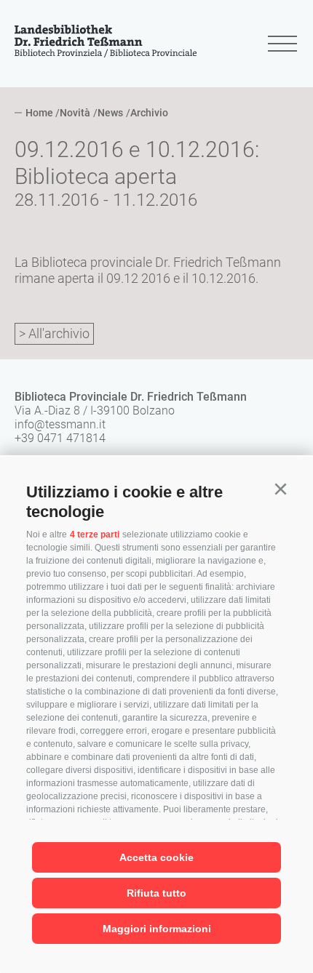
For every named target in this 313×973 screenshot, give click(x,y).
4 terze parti (94, 534)
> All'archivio (54, 333)
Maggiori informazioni (157, 928)
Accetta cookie (156, 857)
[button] (280, 489)
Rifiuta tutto (156, 893)
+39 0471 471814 (60, 438)
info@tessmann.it (60, 424)
